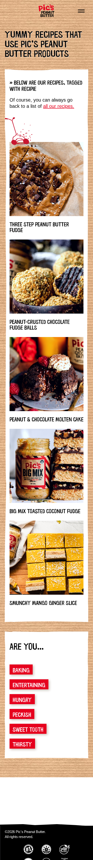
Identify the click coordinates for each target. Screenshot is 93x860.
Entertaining (29, 684)
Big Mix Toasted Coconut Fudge (45, 510)
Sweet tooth (28, 729)
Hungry (22, 699)
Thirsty (22, 743)
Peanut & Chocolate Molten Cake (46, 419)
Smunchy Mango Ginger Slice (43, 602)
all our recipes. (58, 106)
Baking (21, 669)
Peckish (22, 714)
